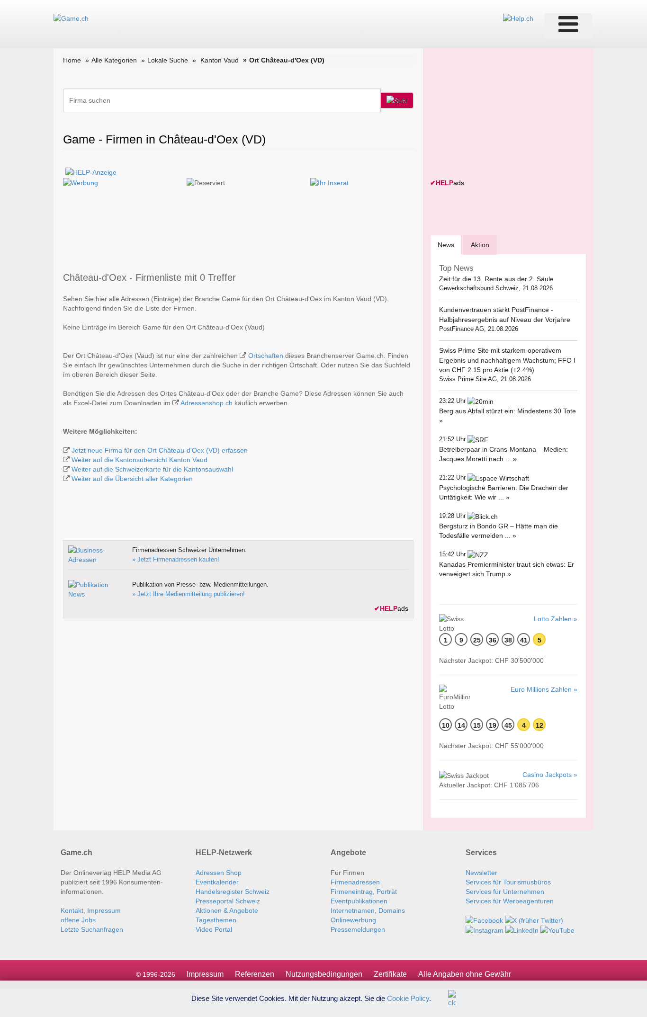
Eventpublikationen (359, 901)
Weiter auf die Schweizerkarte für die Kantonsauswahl (152, 469)
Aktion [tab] (480, 245)
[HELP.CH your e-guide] (518, 18)
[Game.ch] (71, 18)
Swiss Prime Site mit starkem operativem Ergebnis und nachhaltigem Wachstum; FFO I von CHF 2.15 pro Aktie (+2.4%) (507, 360)
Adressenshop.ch (206, 403)
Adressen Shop (219, 872)
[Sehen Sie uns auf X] (534, 920)
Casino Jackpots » (549, 774)
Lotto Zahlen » (555, 619)
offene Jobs (78, 920)
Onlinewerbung (353, 920)
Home (72, 60)
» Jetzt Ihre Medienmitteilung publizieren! (188, 594)
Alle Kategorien (114, 60)
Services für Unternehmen (505, 891)
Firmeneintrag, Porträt (364, 891)
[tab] (446, 244)
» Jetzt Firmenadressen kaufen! (175, 559)
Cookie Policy (408, 998)
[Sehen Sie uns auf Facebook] (484, 920)
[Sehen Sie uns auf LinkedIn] (522, 930)
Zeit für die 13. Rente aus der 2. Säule (496, 279)
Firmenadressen (355, 882)
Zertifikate (390, 974)
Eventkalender (217, 882)
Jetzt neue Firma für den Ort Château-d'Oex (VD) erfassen (160, 450)
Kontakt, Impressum (91, 910)
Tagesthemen (216, 920)
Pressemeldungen (358, 929)
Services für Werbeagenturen (510, 901)
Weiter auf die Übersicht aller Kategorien (132, 478)
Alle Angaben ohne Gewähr (464, 974)
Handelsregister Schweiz (233, 891)
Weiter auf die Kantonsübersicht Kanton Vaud (139, 460)
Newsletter (481, 872)
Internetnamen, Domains (368, 910)
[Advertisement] (501, 114)
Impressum (205, 974)
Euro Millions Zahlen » (544, 689)
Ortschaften (265, 355)
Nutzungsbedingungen (324, 974)
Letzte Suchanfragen (92, 929)
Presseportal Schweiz (228, 901)
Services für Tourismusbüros (508, 882)
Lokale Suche (167, 60)
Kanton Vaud (219, 60)
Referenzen (254, 974)
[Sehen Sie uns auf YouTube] (557, 930)
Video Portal (214, 929)
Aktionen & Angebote (227, 910)
